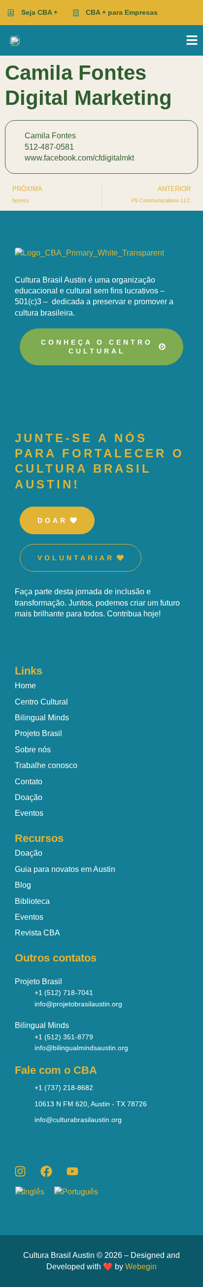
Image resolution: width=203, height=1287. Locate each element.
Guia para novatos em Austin (65, 869)
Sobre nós (33, 749)
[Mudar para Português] (81, 1192)
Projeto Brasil (38, 733)
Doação (28, 797)
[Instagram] (20, 1171)
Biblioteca (32, 901)
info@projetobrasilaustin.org (78, 1004)
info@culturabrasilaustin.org (78, 1120)
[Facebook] (46, 1171)
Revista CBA (37, 933)
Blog (23, 885)
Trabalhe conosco (46, 765)
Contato (28, 781)
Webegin (141, 1266)
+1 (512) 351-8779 (63, 1037)
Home (25, 685)
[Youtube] (72, 1171)
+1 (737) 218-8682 (63, 1088)
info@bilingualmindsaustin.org (81, 1048)
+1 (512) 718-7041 (63, 993)
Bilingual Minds (42, 717)
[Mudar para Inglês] (34, 1192)
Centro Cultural (41, 702)
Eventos (29, 813)
